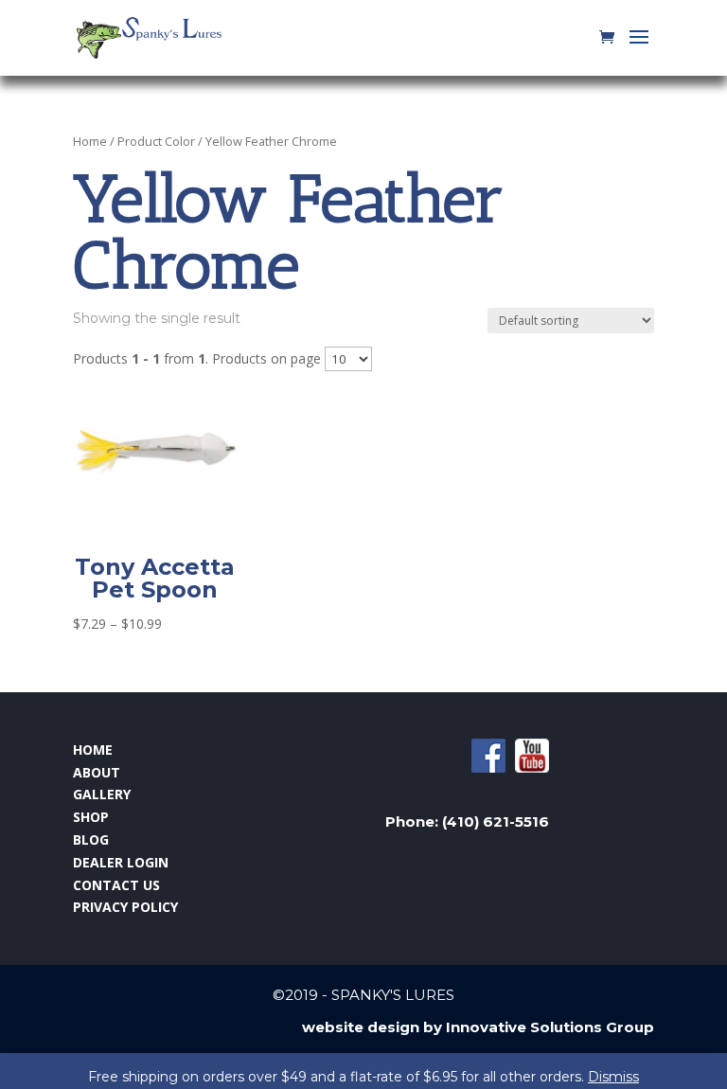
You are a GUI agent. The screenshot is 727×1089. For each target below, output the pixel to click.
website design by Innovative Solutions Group (478, 1027)
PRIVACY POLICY (125, 907)
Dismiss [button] (613, 1076)
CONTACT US (116, 885)
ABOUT (96, 772)
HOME (93, 750)
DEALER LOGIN (120, 862)
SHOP (91, 817)
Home (90, 141)
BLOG (91, 839)
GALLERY (102, 794)
